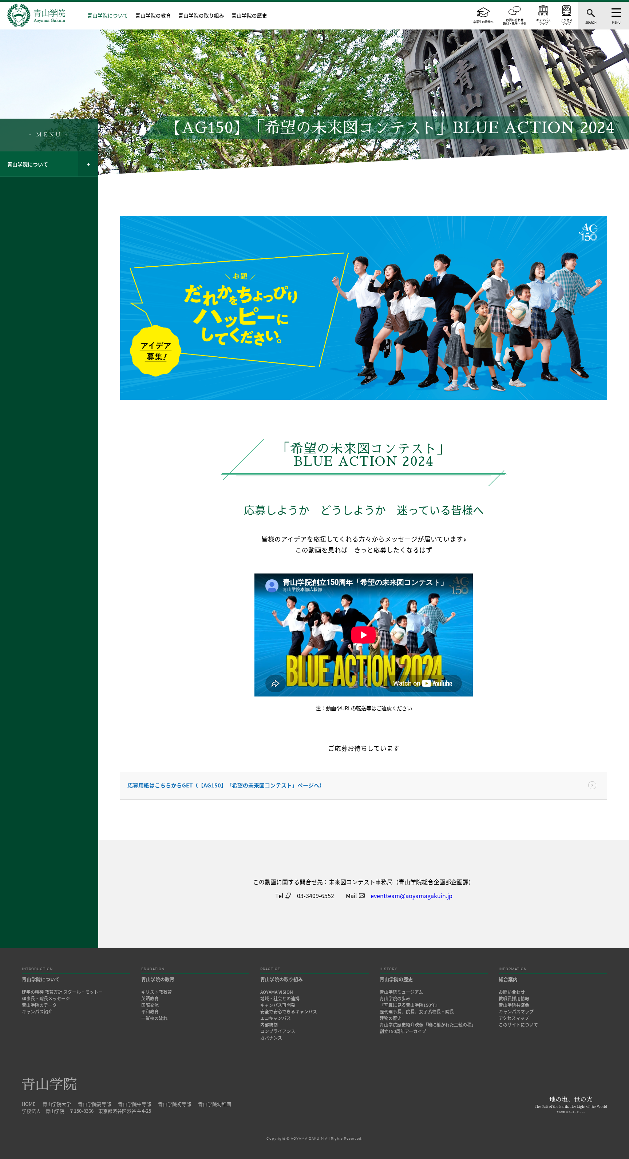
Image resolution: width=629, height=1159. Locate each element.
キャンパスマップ (516, 1011)
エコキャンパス (275, 1018)
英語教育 (150, 998)
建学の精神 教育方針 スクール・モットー (62, 992)
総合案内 (508, 979)
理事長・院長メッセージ (48, 998)
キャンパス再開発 (277, 1005)
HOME (29, 1103)
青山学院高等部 (94, 1103)
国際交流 (150, 1005)
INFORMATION (513, 969)
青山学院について (107, 15)
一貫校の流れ (154, 1018)
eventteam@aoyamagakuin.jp (411, 895)
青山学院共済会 (514, 1005)
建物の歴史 (390, 1018)
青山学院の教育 (153, 15)
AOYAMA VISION (276, 992)
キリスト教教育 (156, 992)
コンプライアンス (277, 1031)
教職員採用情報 (514, 998)
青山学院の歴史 (249, 15)
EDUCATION (153, 969)
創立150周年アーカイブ (403, 1031)
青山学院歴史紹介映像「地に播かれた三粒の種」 (428, 1024)
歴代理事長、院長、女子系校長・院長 (417, 1011)
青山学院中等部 (134, 1103)
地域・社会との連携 (280, 998)
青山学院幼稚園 (214, 1103)
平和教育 (150, 1011)
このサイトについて (518, 1024)
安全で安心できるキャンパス (288, 1011)
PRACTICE (270, 969)
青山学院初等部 (174, 1103)
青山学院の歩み (395, 998)
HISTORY (388, 969)
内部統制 (269, 1024)
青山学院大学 (57, 1103)
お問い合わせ (512, 992)
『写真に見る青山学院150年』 (410, 1005)
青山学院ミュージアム (401, 992)
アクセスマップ (514, 1018)
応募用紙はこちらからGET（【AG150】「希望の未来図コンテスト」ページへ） (226, 785)
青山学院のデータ (39, 1005)
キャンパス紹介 (37, 1011)
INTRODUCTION (37, 969)
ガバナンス (271, 1038)
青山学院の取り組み (201, 15)
